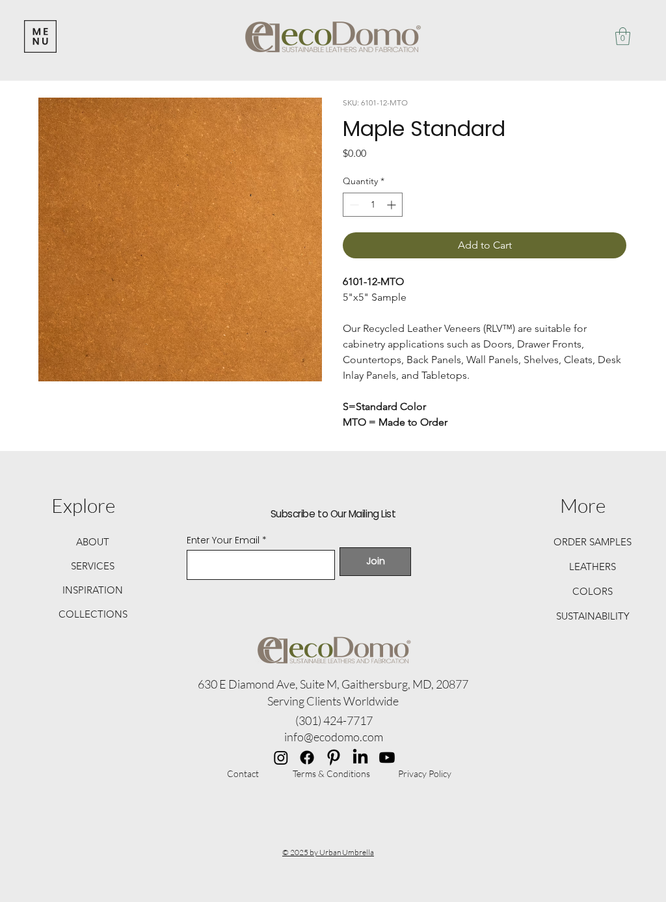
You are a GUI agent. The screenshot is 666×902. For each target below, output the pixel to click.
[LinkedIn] (360, 757)
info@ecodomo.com (333, 737)
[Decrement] (353, 204)
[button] (622, 36)
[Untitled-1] (334, 757)
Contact (243, 773)
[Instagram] (281, 757)
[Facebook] (307, 757)
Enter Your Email (223, 540)
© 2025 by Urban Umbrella (328, 852)
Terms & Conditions (331, 773)
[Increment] (392, 204)
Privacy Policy (424, 773)
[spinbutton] (372, 204)
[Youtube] (387, 757)
